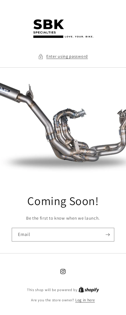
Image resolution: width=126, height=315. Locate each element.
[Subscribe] (107, 235)
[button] (63, 56)
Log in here (85, 300)
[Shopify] (89, 289)
